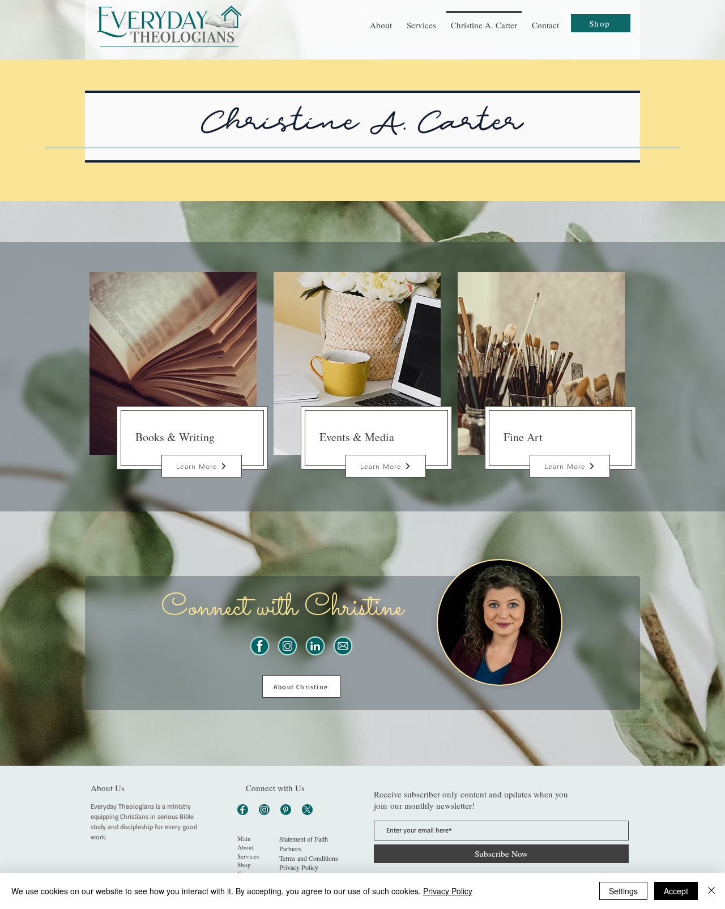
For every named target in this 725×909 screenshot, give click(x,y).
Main (244, 838)
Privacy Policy (447, 891)
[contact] (343, 646)
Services (248, 856)
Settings (623, 891)
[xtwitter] (307, 809)
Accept (676, 891)
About (245, 847)
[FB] (242, 809)
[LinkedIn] (315, 646)
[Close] (711, 891)
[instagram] (287, 646)
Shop (244, 864)
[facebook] (260, 646)
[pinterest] (285, 809)
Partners (290, 848)
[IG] (264, 809)
